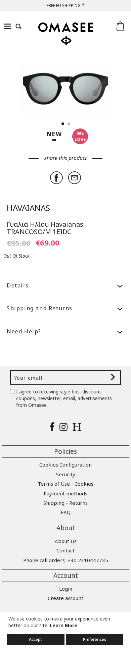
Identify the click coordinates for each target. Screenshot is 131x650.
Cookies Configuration (65, 464)
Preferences (94, 639)
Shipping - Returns (65, 502)
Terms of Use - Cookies (65, 483)
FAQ (66, 512)
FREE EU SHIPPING (64, 5)
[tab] (65, 282)
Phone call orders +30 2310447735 (65, 560)
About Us (66, 541)
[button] (110, 89)
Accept (35, 639)
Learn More (63, 625)
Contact (65, 550)
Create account (65, 598)
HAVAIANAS (28, 207)
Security (65, 474)
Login (65, 588)
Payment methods (65, 493)
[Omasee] (65, 40)
